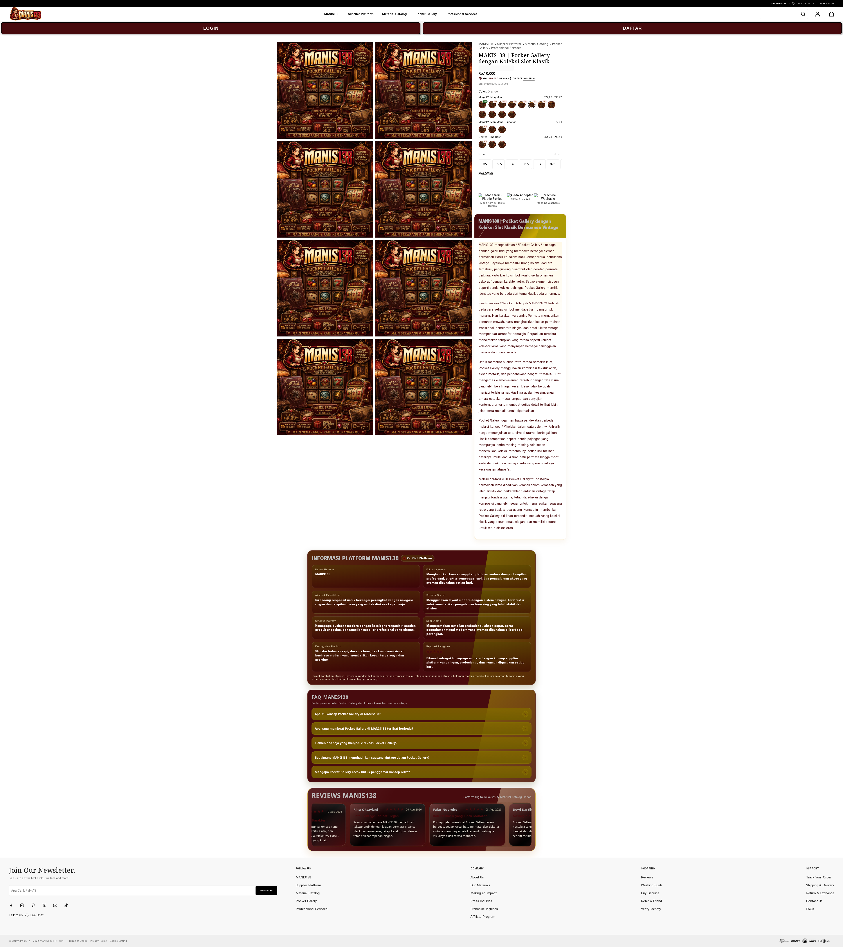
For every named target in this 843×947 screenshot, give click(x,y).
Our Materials (480, 885)
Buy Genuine (650, 893)
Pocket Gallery (306, 901)
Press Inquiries (481, 901)
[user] (817, 14)
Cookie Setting (118, 940)
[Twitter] (46, 905)
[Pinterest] (35, 905)
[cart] (831, 14)
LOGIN (210, 28)
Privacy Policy (98, 940)
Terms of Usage (78, 940)
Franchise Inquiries (484, 909)
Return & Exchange (820, 893)
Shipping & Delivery (820, 885)
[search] (784, 14)
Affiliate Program (482, 917)
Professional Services (506, 48)
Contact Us (814, 901)
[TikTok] (68, 905)
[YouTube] (57, 905)
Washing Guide (652, 885)
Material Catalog (536, 44)
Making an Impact (483, 893)
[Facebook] (13, 905)
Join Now (529, 78)
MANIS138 (486, 44)
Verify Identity (651, 909)
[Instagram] (24, 905)
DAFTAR (632, 28)
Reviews (647, 877)
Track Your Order (818, 877)
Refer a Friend (651, 901)
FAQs (810, 909)
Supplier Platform (509, 44)
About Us (477, 877)
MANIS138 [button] (266, 890)
